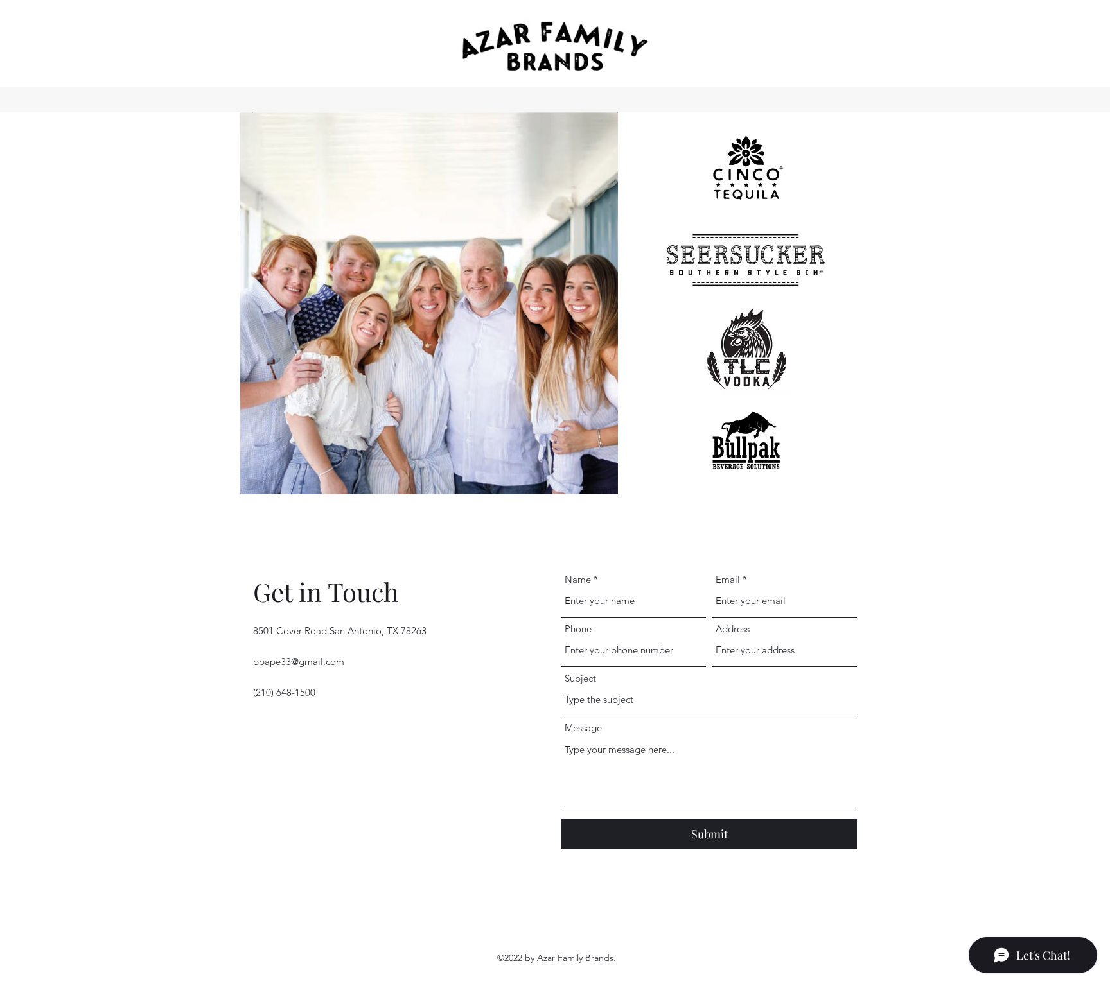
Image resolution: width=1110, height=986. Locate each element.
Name (578, 579)
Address (733, 629)
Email (728, 579)
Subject (580, 678)
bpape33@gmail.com (298, 661)
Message (583, 727)
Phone (578, 629)
